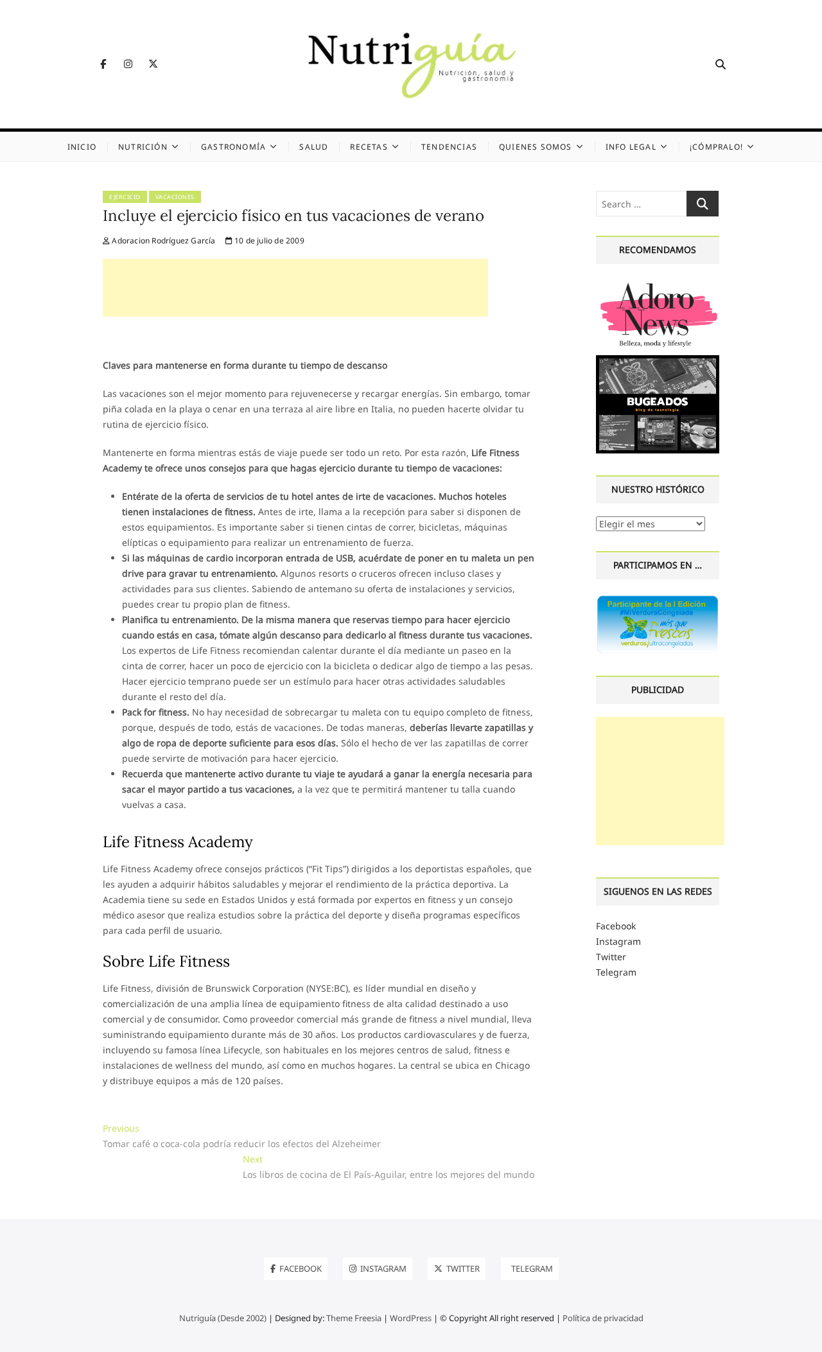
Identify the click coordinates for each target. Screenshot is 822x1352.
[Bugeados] (657, 360)
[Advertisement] (295, 288)
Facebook (616, 926)
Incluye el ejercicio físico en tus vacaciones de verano (293, 215)
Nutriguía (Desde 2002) (223, 1318)
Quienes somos (535, 146)
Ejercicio (125, 197)
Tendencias (449, 146)
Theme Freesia (353, 1318)
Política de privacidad (603, 1318)
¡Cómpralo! (716, 146)
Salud (313, 146)
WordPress (411, 1318)
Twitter (611, 957)
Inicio (81, 146)
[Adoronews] (657, 284)
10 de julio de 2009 (268, 240)
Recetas (368, 146)
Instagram (618, 941)
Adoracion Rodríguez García (162, 240)
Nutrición (143, 146)
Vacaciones (175, 197)
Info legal (631, 146)
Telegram (616, 972)
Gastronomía (233, 146)
